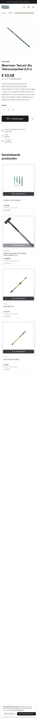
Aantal (4, 105)
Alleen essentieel (10, 714)
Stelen (10, 13)
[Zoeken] (24, 7)
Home (4, 13)
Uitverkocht (19, 245)
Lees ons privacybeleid (16, 710)
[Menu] (33, 7)
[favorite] (32, 119)
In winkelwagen (16, 118)
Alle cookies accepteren (26, 714)
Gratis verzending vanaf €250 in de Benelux (18, 2)
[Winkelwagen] (29, 7)
